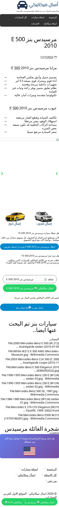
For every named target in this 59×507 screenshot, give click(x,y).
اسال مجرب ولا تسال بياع (29, 307)
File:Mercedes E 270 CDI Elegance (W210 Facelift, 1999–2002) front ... (32, 408)
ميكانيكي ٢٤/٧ (15, 502)
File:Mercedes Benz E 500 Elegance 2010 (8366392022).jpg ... (32, 368)
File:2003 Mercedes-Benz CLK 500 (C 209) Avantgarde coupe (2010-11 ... (32, 360)
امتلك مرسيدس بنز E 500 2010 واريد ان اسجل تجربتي (29, 246)
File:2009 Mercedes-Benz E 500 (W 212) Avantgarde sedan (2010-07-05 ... (33, 345)
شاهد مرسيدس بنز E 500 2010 (29, 279)
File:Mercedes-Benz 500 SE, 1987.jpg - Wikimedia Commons (34, 392)
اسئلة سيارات (37, 17)
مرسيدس (16, 428)
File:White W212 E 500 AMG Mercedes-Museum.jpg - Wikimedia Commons (33, 352)
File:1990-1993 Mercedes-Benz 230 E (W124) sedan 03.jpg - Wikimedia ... (30, 376)
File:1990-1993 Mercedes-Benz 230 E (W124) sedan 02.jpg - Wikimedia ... (30, 384)
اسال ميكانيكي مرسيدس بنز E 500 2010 (29, 288)
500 (17, 67)
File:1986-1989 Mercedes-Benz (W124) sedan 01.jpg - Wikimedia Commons (30, 400)
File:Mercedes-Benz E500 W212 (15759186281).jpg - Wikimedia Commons (31, 416)
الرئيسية (53, 17)
